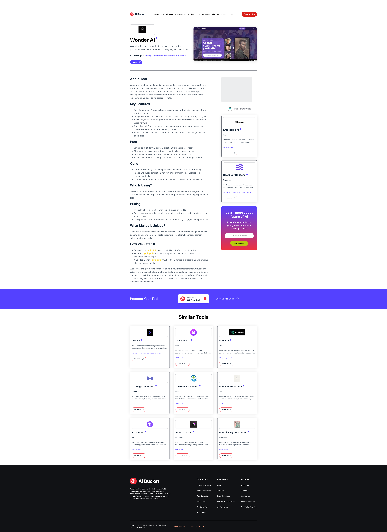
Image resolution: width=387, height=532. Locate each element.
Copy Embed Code (225, 299)
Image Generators (204, 491)
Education (181, 55)
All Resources (222, 507)
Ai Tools (169, 14)
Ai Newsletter (180, 14)
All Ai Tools (201, 512)
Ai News (215, 14)
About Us (245, 485)
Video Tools (201, 501)
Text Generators (203, 496)
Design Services (227, 14)
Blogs (219, 485)
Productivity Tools (204, 485)
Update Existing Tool (249, 507)
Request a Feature (248, 501)
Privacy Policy (179, 526)
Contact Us (249, 14)
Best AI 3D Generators (226, 501)
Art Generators (202, 507)
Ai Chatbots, (170, 55)
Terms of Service (197, 526)
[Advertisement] (193, 4)
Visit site (135, 62)
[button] (158, 14)
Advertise (206, 14)
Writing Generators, (154, 55)
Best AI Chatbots (223, 496)
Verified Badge (194, 14)
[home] (137, 14)
